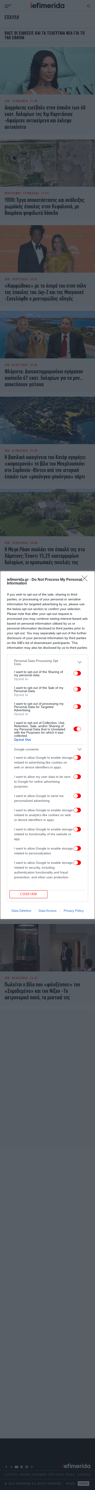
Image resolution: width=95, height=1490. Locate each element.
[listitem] (47, 662)
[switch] (77, 673)
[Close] (86, 579)
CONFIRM (28, 894)
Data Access (47, 910)
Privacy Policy (74, 910)
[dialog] (47, 745)
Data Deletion (21, 910)
